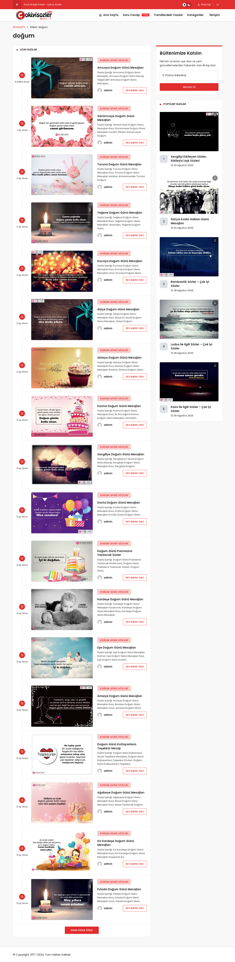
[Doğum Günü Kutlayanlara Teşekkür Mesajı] (62, 754)
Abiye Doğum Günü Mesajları (118, 309)
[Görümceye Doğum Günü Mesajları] (62, 126)
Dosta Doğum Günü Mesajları (118, 502)
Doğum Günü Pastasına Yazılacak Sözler (114, 553)
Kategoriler (195, 15)
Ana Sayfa (110, 15)
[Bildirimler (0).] (218, 4)
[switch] (187, 4)
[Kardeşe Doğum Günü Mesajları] (62, 609)
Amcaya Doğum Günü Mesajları (120, 68)
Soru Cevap (136, 15)
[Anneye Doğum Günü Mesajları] (62, 706)
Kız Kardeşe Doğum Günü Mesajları (115, 843)
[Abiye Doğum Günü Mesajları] (62, 319)
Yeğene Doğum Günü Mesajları (119, 213)
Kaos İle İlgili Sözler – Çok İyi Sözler (43, 4)
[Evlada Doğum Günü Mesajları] (62, 899)
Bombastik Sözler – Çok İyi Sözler (190, 284)
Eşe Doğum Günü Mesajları (116, 647)
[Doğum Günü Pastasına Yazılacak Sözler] (62, 561)
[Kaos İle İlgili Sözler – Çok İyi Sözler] (189, 381)
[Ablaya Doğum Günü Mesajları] (62, 367)
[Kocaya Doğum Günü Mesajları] (62, 271)
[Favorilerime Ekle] (215, 115)
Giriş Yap (205, 4)
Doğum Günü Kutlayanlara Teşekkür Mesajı (116, 746)
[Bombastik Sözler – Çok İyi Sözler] (189, 256)
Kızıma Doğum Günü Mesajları (119, 406)
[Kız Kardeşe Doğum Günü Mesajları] (62, 851)
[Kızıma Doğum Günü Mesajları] (62, 416)
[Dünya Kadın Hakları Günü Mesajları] (189, 194)
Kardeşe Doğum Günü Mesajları (120, 599)
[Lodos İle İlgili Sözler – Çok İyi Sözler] (189, 319)
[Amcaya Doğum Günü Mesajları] (62, 77)
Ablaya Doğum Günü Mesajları (119, 358)
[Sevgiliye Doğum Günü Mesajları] (62, 464)
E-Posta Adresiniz (174, 75)
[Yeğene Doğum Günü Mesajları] (62, 222)
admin (108, 90)
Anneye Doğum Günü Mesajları (119, 696)
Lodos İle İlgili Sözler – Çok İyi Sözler (191, 346)
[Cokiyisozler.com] (36, 15)
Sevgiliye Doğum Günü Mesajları (120, 454)
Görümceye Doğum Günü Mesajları (115, 118)
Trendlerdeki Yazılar (168, 15)
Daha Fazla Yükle (82, 930)
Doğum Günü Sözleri (114, 60)
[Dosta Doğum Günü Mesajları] (62, 512)
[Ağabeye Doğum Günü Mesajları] (62, 802)
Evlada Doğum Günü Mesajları (119, 889)
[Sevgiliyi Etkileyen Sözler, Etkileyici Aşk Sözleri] (189, 131)
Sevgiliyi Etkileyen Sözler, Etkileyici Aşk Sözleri (189, 159)
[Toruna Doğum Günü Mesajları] (62, 174)
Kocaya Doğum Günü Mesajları (119, 261)
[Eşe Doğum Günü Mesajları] (62, 657)
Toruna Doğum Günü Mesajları (119, 164)
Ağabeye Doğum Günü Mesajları (120, 792)
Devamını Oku (135, 90)
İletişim (214, 15)
